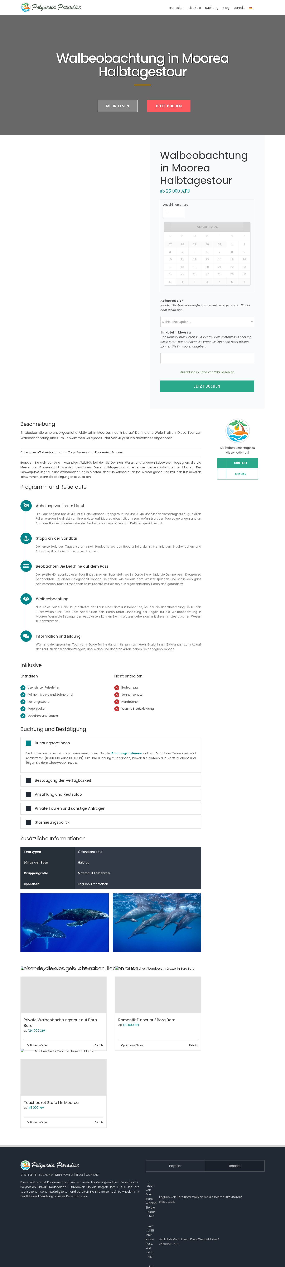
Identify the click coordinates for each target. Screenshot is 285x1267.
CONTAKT (93, 1175)
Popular (175, 1165)
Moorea (117, 452)
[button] (111, 743)
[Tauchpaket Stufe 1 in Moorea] (63, 1077)
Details (99, 1045)
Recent (235, 1165)
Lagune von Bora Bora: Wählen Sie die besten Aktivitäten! (200, 1197)
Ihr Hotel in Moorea (175, 332)
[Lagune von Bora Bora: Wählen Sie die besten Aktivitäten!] (151, 1199)
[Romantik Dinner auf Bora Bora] (158, 995)
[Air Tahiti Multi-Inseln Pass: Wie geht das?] (151, 1241)
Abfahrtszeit (171, 301)
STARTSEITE (28, 1175)
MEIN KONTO (64, 1175)
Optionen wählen (37, 1045)
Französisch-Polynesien (94, 452)
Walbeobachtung (50, 452)
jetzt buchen (207, 386)
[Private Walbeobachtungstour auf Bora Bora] (63, 995)
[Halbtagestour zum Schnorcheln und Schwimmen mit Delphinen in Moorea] (79, 231)
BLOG (79, 1175)
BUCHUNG (46, 1175)
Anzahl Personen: (175, 205)
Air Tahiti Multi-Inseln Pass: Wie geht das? (189, 1239)
